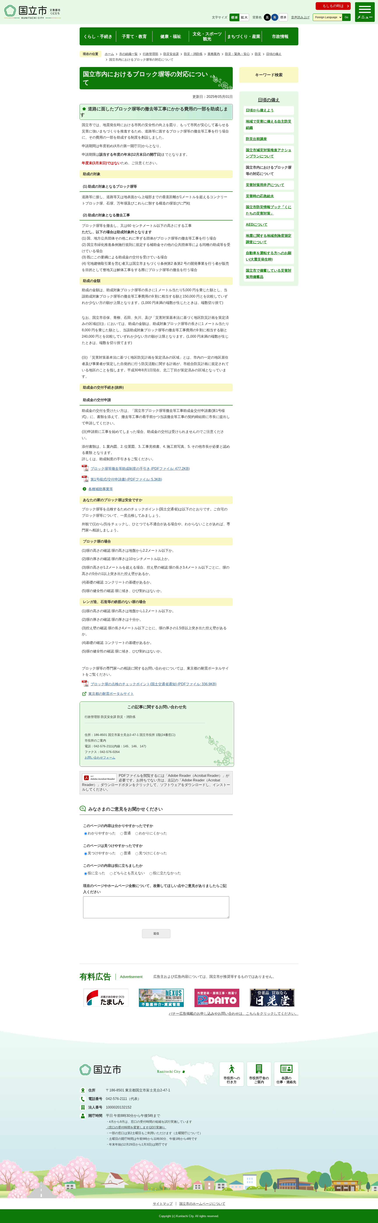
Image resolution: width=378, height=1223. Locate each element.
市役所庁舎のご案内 (259, 1080)
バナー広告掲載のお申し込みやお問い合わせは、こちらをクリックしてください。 (233, 1013)
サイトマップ (163, 1203)
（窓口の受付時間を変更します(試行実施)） (136, 1127)
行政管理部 (150, 54)
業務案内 (214, 54)
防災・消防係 (193, 54)
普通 (127, 833)
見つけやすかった (102, 853)
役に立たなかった (167, 873)
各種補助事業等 (100, 489)
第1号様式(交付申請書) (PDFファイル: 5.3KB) (126, 479)
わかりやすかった (102, 833)
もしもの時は (333, 6)
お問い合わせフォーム (100, 757)
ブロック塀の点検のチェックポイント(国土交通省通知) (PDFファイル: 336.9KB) (153, 684)
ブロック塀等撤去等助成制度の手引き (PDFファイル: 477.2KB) (140, 469)
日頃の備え (274, 54)
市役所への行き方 (232, 1080)
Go (346, 17)
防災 (258, 54)
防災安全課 (171, 54)
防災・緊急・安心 (237, 54)
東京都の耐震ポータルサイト (111, 694)
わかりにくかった (153, 833)
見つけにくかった (153, 853)
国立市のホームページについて (202, 1203)
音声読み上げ (300, 17)
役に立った (96, 873)
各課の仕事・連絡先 (286, 1080)
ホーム (109, 54)
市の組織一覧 (128, 54)
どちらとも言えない (129, 873)
